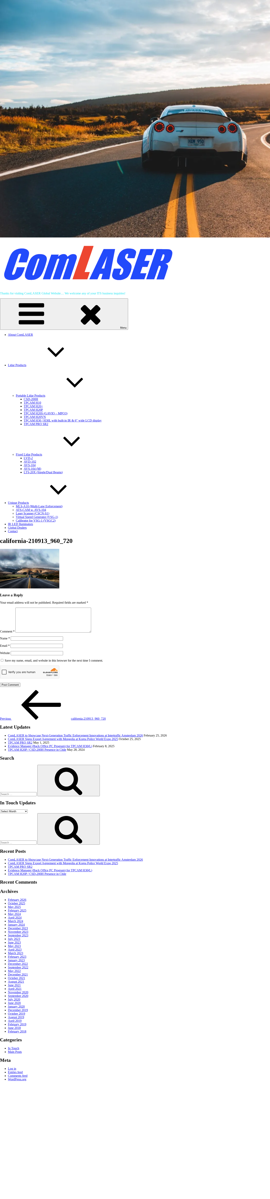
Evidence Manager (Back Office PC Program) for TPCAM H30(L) (50, 746)
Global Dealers (17, 527)
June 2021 (14, 985)
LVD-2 (28, 458)
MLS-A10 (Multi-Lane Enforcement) (39, 506)
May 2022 (14, 971)
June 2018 (14, 1028)
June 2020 (14, 1003)
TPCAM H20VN (35, 417)
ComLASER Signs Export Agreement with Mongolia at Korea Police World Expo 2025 (63, 739)
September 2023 (18, 935)
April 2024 (15, 917)
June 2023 (14, 942)
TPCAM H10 (32, 402)
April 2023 (15, 949)
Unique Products (18, 502)
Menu (123, 327)
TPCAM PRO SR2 (36, 424)
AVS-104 (30, 465)
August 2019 (16, 1017)
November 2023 (18, 931)
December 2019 (18, 1010)
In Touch (13, 1048)
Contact (13, 531)
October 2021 (16, 978)
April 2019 (15, 1020)
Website (5, 653)
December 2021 (18, 974)
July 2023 (14, 939)
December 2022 (18, 963)
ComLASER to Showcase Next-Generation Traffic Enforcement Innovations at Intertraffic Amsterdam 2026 (75, 735)
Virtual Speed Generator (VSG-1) (37, 517)
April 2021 (15, 988)
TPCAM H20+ (33, 406)
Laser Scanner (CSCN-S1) (32, 513)
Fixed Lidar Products (29, 454)
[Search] (68, 780)
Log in (12, 1068)
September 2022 (18, 967)
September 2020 (18, 996)
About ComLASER (20, 334)
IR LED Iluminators (20, 524)
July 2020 (14, 999)
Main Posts (15, 1051)
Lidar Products (17, 365)
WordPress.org (17, 1079)
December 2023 (18, 928)
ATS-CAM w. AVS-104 (31, 510)
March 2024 (15, 921)
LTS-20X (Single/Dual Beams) (43, 472)
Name (5, 638)
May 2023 (14, 946)
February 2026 (17, 899)
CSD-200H (31, 399)
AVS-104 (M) (32, 468)
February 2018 (17, 1031)
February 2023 (17, 956)
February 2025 (17, 910)
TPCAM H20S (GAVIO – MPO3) (45, 413)
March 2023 (15, 953)
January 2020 (16, 1006)
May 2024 (14, 914)
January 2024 (16, 924)
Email (5, 645)
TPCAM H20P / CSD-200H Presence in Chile (37, 749)
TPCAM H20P (33, 409)
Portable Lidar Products (30, 395)
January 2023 (16, 960)
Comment (7, 631)
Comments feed (17, 1075)
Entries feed (15, 1072)
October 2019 (16, 1013)
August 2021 (16, 981)
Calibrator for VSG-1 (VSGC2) (36, 520)
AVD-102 (30, 461)
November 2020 (18, 992)
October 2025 (16, 903)
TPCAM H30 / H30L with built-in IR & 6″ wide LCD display (63, 420)
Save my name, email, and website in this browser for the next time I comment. (54, 660)
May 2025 (14, 907)
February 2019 (17, 1024)
